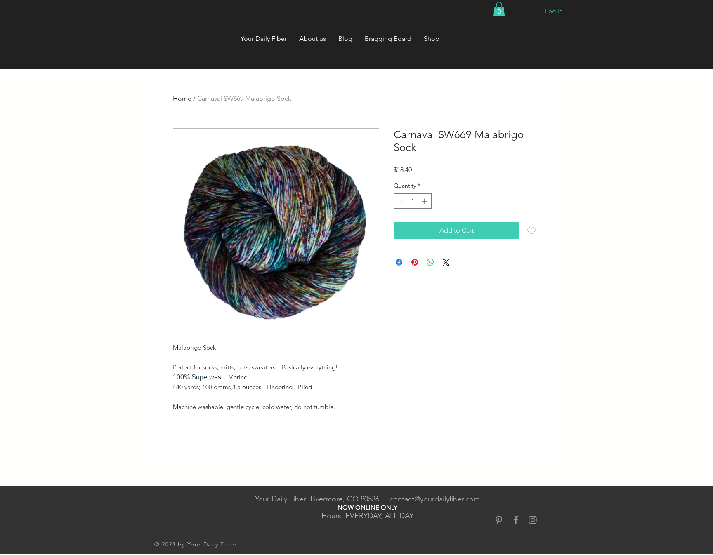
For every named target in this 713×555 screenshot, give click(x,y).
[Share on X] (446, 262)
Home (182, 98)
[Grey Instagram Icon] (532, 520)
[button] (499, 9)
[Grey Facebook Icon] (515, 520)
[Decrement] (400, 201)
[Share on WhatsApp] (430, 262)
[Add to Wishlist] (531, 230)
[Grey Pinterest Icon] (498, 520)
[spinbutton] (412, 201)
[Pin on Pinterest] (415, 262)
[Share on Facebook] (399, 262)
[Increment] (425, 201)
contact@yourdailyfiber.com (435, 498)
